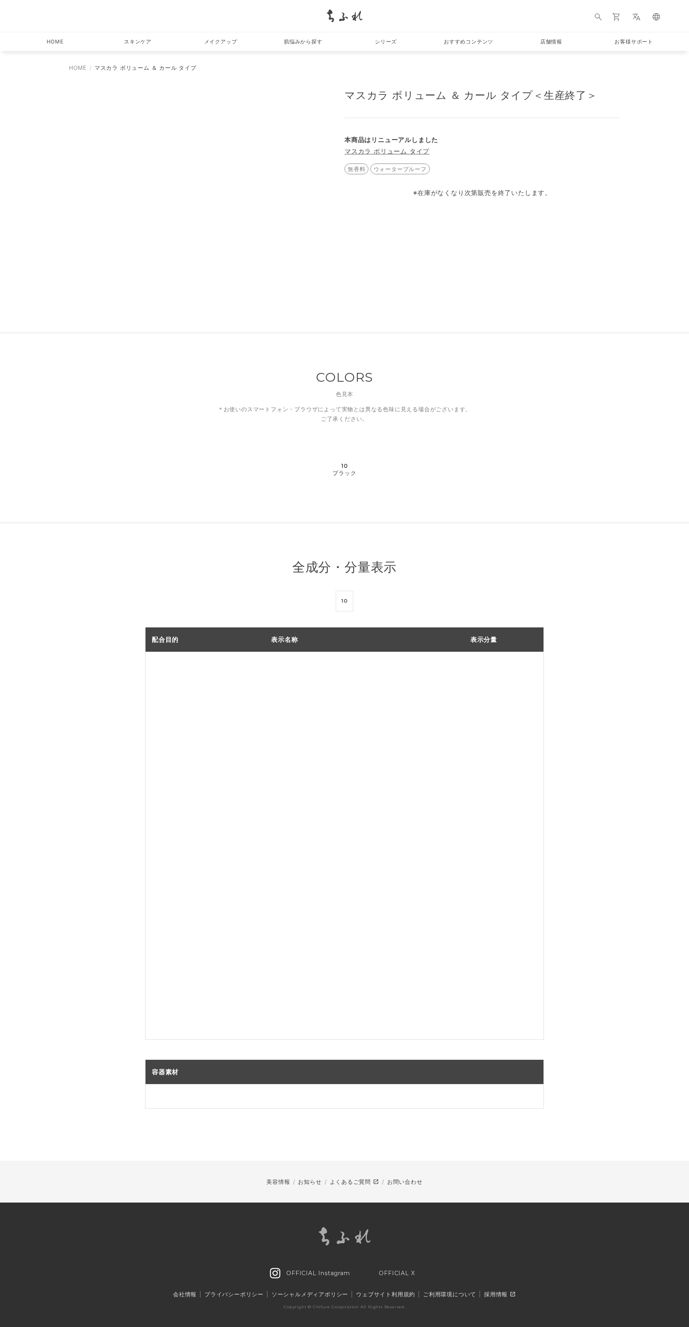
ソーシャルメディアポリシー (310, 1294)
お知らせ (309, 1181)
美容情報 (278, 1181)
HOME (78, 67)
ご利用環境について (449, 1294)
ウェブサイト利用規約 (385, 1294)
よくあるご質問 (354, 1182)
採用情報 (500, 1294)
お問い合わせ (405, 1181)
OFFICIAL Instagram (317, 1273)
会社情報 (185, 1294)
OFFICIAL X (396, 1273)
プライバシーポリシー (234, 1294)
